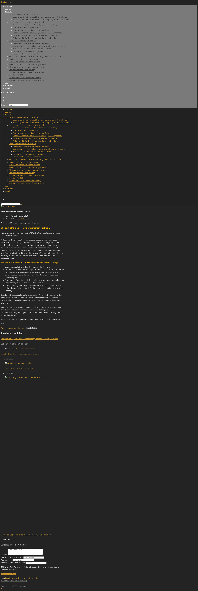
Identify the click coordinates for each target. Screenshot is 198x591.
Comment (4, 555)
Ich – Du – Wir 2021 (16, 178)
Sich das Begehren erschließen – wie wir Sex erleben (32, 152)
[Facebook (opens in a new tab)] (6, 97)
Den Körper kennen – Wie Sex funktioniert (28, 154)
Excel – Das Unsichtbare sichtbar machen (24, 165)
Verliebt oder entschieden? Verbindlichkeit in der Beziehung (35, 128)
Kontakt (8, 191)
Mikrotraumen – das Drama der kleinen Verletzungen (29, 170)
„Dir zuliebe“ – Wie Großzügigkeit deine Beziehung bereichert (35, 138)
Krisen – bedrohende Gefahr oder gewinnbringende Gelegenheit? (37, 136)
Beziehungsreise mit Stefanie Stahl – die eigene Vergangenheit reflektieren (41, 120)
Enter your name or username (12, 557)
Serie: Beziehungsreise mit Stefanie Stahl (24, 117)
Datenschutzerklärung (18, 581)
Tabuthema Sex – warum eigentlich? (27, 157)
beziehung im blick (12, 578)
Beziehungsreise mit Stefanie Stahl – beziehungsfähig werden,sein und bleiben (42, 123)
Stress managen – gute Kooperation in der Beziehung (33, 133)
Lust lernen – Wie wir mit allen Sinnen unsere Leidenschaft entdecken (39, 149)
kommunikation (35, 578)
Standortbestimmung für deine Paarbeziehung (26, 175)
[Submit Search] (21, 204)
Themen (8, 115)
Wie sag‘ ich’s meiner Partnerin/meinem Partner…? (28, 183)
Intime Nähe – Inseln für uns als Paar (27, 130)
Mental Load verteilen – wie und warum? (24, 162)
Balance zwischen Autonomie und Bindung (25, 181)
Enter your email (7, 560)
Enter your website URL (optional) (13, 563)
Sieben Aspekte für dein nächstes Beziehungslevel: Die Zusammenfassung (41, 141)
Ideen (7, 186)
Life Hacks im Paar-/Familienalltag (22, 173)
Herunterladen (31, 328)
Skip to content (6, 2)
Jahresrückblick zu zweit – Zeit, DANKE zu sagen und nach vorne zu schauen (37, 159)
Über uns (8, 112)
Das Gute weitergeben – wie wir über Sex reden (31, 146)
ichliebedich (24, 578)
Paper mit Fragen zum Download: (13, 328)
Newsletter (9, 189)
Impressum (5, 581)
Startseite (8, 109)
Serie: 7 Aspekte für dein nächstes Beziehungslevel (28, 125)
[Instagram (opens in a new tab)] (6, 100)
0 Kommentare (23, 219)
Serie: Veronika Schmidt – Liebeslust (22, 144)
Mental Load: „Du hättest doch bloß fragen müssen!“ (28, 167)
